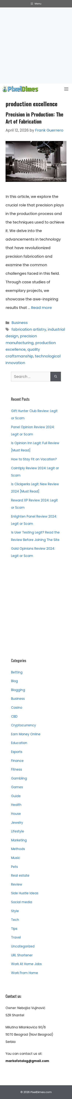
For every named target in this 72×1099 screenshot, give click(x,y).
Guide (16, 796)
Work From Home (24, 973)
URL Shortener (22, 955)
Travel (16, 937)
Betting (17, 672)
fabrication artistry (28, 329)
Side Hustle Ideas (24, 893)
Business (19, 322)
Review (16, 884)
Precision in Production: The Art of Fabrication (34, 118)
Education (19, 743)
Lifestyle (17, 831)
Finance (17, 760)
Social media (21, 902)
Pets (14, 867)
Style (15, 911)
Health (16, 805)
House (16, 813)
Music (15, 858)
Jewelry (17, 822)
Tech (15, 920)
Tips (14, 928)
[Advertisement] (36, 45)
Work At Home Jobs (26, 964)
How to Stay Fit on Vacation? (34, 459)
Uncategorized (23, 946)
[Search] (55, 376)
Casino (16, 707)
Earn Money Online (25, 734)
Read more (41, 307)
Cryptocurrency (23, 725)
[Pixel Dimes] (20, 89)
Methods (18, 849)
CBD (14, 716)
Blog (14, 681)
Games (17, 787)
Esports (16, 752)
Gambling (19, 778)
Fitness (16, 769)
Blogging (18, 690)
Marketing (19, 840)
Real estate (20, 875)
